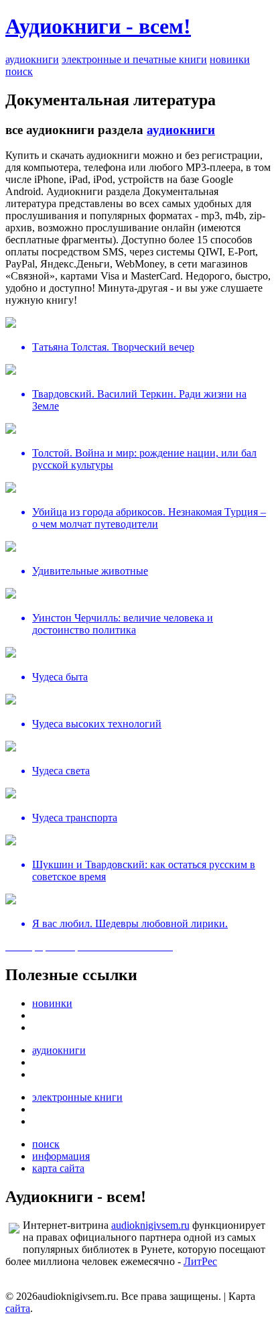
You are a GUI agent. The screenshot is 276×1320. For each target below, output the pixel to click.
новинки (230, 59)
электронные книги (77, 1097)
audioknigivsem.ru (150, 1225)
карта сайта (58, 1168)
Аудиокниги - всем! (98, 26)
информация (61, 1156)
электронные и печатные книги (134, 59)
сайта (17, 1308)
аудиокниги (32, 59)
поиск (19, 71)
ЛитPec (200, 1261)
